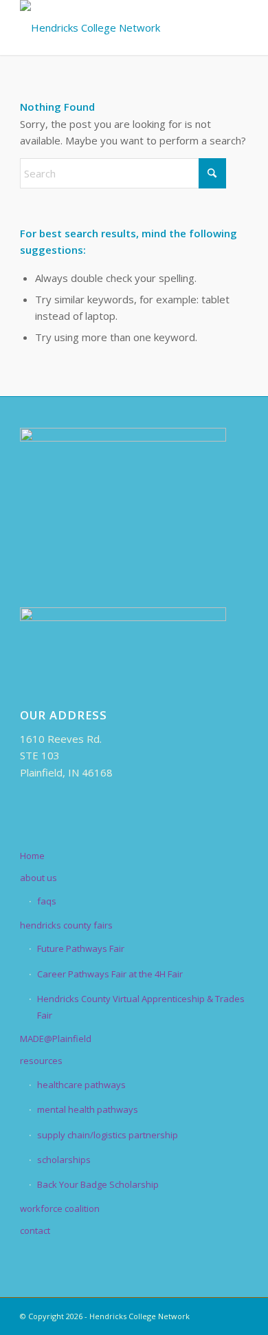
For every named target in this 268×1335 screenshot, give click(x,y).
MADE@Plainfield (55, 1038)
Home (32, 855)
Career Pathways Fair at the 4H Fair (110, 974)
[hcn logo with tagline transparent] (111, 27)
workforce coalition (60, 1208)
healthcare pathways (81, 1084)
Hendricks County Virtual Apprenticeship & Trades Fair (141, 1006)
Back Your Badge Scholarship (98, 1184)
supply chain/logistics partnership (107, 1135)
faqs (46, 901)
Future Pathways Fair (80, 948)
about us (38, 877)
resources (41, 1060)
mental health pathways (87, 1109)
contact (35, 1230)
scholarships (64, 1159)
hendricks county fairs (66, 925)
